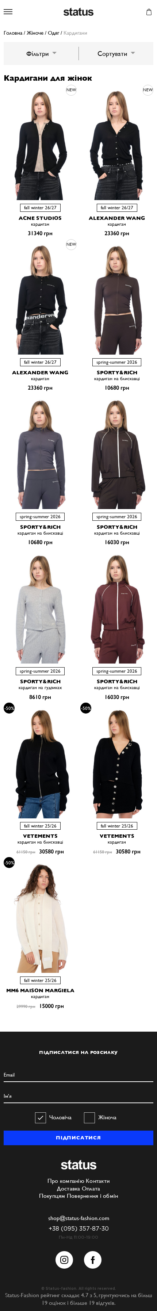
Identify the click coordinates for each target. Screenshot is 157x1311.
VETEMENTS (40, 836)
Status (78, 12)
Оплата (91, 1188)
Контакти (98, 1180)
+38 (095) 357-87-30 (79, 1229)
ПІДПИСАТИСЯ (78, 1137)
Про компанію (65, 1180)
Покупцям (52, 1195)
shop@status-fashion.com (78, 1218)
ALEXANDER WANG (117, 218)
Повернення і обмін (92, 1195)
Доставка (68, 1188)
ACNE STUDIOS (40, 218)
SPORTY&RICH (117, 372)
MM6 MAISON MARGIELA (40, 990)
